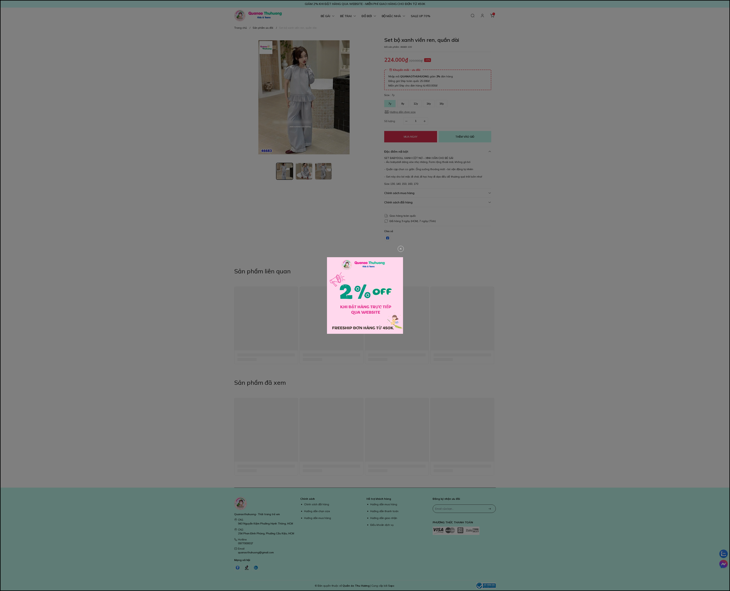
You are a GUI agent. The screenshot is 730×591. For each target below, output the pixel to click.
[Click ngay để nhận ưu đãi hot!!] (365, 295)
